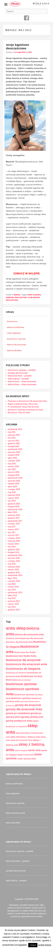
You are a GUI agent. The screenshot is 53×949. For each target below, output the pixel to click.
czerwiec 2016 (14, 538)
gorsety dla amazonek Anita (24, 709)
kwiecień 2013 (14, 601)
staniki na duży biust (25, 755)
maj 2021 (12, 432)
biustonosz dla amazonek (31, 638)
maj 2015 (12, 564)
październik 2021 (15, 429)
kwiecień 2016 (14, 541)
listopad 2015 (13, 552)
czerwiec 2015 (14, 561)
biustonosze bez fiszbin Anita (21, 656)
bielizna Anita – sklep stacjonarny (22, 384)
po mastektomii (21, 726)
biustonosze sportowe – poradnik (22, 370)
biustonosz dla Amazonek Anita (19, 642)
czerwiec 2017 (14, 524)
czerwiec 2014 (14, 581)
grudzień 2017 (14, 518)
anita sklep (16, 628)
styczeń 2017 (13, 535)
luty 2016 (12, 547)
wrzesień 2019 (14, 481)
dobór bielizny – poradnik (18, 379)
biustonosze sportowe (21, 684)
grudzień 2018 (14, 504)
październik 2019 (15, 478)
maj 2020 (12, 464)
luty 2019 (12, 501)
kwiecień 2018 (14, 515)
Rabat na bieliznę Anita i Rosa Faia (23, 404)
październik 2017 (15, 521)
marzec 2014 (13, 587)
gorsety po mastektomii (18, 713)
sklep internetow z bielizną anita (25, 737)
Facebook (26, 17)
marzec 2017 (13, 529)
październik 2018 (15, 509)
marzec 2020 (13, 466)
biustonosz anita (12, 638)
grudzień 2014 (14, 572)
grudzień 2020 (14, 443)
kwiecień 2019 (14, 495)
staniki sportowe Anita (26, 759)
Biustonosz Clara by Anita (19, 412)
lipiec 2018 (12, 512)
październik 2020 (15, 449)
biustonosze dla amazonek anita (26, 664)
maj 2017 (12, 527)
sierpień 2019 (13, 484)
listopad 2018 (13, 506)
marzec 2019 (13, 498)
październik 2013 (15, 592)
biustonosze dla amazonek (23, 660)
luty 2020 (12, 469)
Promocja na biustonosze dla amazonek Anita (27, 401)
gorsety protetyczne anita (19, 720)
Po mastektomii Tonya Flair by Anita (23, 407)
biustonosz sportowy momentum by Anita (25, 410)
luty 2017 (12, 532)
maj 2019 (12, 492)
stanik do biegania (21, 750)
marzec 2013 (13, 604)
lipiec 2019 (12, 486)
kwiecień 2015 (14, 567)
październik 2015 (15, 555)
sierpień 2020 (13, 455)
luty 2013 (12, 607)
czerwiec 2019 (14, 489)
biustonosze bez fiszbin (25, 652)
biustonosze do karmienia (16, 673)
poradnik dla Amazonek (18, 373)
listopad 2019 (13, 475)
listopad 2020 (13, 446)
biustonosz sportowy (21, 698)
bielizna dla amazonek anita (29, 634)
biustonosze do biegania (23, 668)
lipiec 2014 (12, 578)
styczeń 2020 (13, 472)
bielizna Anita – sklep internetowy (22, 381)
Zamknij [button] (33, 945)
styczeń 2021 (13, 441)
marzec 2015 (13, 569)
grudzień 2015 (14, 549)
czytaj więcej (44, 945)
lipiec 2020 (12, 458)
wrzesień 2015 (14, 558)
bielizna (17, 295)
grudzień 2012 (14, 610)
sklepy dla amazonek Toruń (21, 740)
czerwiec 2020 (14, 461)
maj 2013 (12, 598)
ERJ (30, 52)
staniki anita (34, 750)
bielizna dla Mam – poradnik (20, 376)
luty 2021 (12, 438)
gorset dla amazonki (27, 701)
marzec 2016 (13, 544)
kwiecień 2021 (14, 435)
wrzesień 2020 (14, 452)
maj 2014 (12, 584)
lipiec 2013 (12, 595)
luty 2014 (12, 590)
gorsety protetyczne (32, 717)
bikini (30, 295)
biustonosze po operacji (21, 680)
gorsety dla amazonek (28, 705)
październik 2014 (15, 575)
